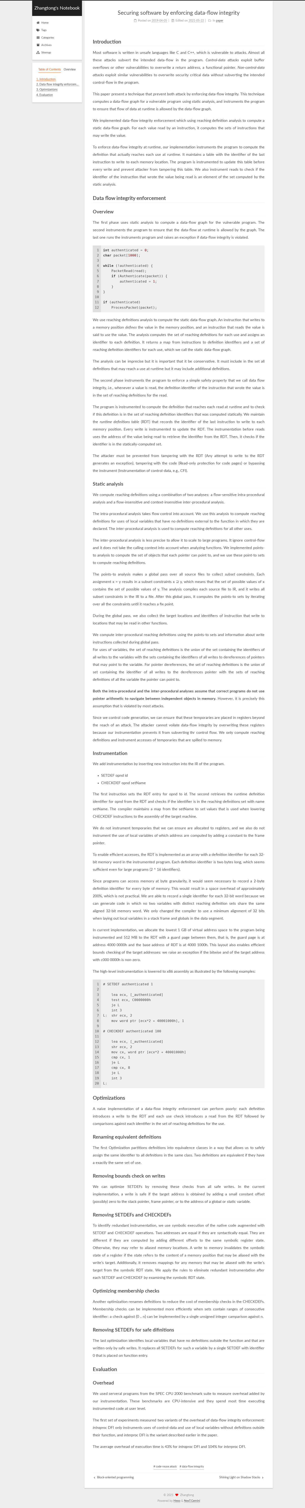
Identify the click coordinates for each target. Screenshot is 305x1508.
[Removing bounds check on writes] (262, 1176)
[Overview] (262, 212)
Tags (44, 30)
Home (45, 23)
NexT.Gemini (192, 1501)
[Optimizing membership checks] (262, 1291)
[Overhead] (262, 1383)
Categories (47, 37)
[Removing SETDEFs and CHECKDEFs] (262, 1215)
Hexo (176, 1501)
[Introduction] (262, 41)
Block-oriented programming (115, 1477)
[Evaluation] (262, 1369)
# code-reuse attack (165, 1466)
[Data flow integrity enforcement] (262, 198)
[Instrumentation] (262, 753)
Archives (46, 45)
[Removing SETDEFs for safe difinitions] (262, 1330)
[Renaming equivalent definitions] (262, 1137)
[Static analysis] (262, 484)
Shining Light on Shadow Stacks (240, 1477)
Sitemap (46, 52)
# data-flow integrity (192, 1466)
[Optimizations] (262, 1097)
